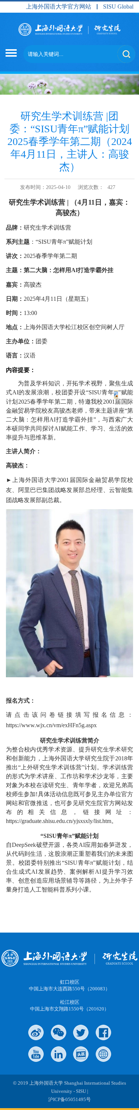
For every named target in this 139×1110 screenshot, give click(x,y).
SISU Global (118, 6)
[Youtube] (36, 1054)
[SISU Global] (103, 1054)
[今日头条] (81, 1054)
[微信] (58, 1032)
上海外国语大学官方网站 (58, 6)
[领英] (58, 1054)
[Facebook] (103, 1032)
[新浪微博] (36, 1032)
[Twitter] (81, 1032)
